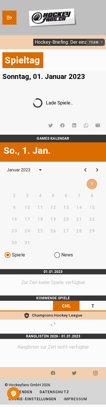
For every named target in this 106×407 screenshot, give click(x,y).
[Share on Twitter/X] (51, 125)
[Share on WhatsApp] (86, 125)
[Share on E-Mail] (98, 125)
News (67, 255)
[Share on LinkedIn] (74, 125)
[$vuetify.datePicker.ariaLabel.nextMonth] (97, 170)
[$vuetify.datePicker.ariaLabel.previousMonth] (85, 170)
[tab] (66, 306)
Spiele (18, 255)
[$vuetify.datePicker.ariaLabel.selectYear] (40, 170)
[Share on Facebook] (62, 125)
